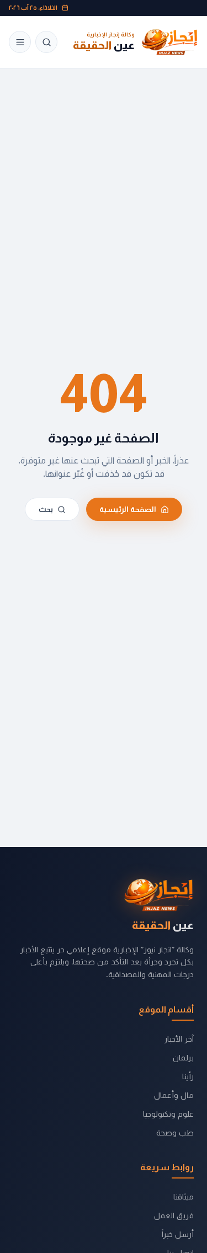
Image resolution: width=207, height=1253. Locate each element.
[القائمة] (20, 42)
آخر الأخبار (179, 1038)
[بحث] (46, 42)
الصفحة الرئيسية (127, 509)
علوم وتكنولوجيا (168, 1113)
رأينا (188, 1076)
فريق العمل (174, 1215)
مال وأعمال (174, 1095)
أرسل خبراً (178, 1234)
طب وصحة (175, 1132)
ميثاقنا (183, 1196)
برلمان (183, 1057)
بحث (46, 509)
